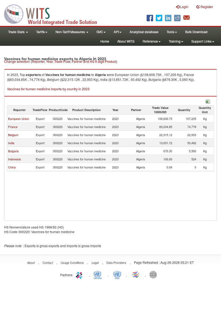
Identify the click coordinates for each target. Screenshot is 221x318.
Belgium (13, 135)
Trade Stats (16, 31)
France (13, 127)
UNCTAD (98, 274)
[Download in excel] (208, 100)
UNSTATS (117, 274)
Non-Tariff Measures (71, 31)
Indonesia (14, 159)
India (11, 143)
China (12, 167)
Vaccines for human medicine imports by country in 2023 (48, 89)
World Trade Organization (135, 274)
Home (104, 41)
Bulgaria (13, 151)
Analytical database (144, 31)
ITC (80, 274)
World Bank (154, 274)
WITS (54, 13)
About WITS (125, 41)
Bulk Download (196, 31)
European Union (18, 118)
